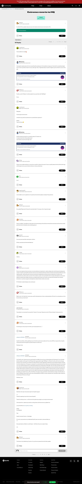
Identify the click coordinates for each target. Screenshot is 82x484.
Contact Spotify (43, 470)
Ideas (49, 6)
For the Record (20, 467)
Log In (76, 5)
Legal (4, 481)
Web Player (42, 465)
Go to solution (41, 18)
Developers (30, 465)
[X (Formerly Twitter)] (74, 461)
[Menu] (79, 5)
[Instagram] (71, 461)
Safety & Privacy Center (10, 481)
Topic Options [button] (18, 39)
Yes (51, 482)
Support (41, 462)
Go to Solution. (23, 30)
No (46, 482)
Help (32, 6)
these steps (48, 2)
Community (7, 6)
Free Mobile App (43, 467)
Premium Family (54, 467)
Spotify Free (53, 472)
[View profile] (17, 23)
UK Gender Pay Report (59, 481)
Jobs (18, 465)
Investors (30, 470)
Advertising (30, 467)
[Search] (72, 5)
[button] (65, 23)
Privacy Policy (18, 481)
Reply (62, 35)
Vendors (30, 472)
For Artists (30, 462)
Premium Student (54, 470)
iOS (13, 8)
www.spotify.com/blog (28, 405)
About (18, 462)
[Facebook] (78, 461)
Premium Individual (55, 462)
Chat (40, 6)
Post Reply (62, 450)
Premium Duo (54, 465)
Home (8, 8)
